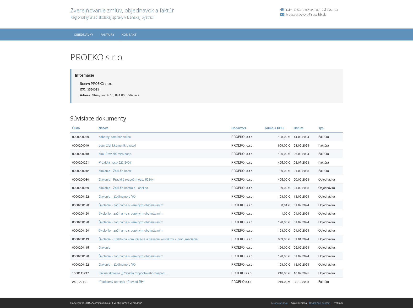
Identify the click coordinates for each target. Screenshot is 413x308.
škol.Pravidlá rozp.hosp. (115, 153)
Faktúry (107, 34)
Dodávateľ (238, 127)
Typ (321, 127)
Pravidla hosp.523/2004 (115, 162)
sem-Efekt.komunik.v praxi (117, 145)
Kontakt (129, 34)
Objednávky (83, 34)
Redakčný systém (319, 303)
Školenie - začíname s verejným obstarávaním (131, 205)
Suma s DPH (274, 127)
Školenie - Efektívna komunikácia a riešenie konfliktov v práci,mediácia (148, 239)
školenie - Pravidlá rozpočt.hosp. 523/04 (126, 179)
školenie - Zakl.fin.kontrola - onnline (123, 187)
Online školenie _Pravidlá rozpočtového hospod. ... (134, 273)
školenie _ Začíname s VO (117, 196)
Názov (103, 127)
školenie (104, 247)
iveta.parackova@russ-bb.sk (306, 14)
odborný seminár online (115, 136)
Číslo (76, 127)
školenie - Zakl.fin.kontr (115, 170)
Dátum (298, 127)
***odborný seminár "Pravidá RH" (121, 281)
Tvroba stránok (279, 303)
